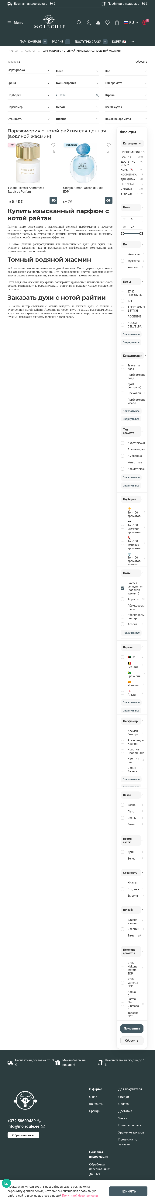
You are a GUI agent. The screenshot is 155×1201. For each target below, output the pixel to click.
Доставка (125, 1111)
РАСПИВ (58, 41)
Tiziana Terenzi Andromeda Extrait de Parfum (26, 189)
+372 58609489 (22, 1121)
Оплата (123, 1104)
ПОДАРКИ (127, 184)
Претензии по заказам (127, 1142)
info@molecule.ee (23, 1126)
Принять (128, 1191)
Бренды (94, 1111)
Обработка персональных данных (99, 1169)
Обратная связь (23, 1135)
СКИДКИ (126, 188)
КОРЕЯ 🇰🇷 (119, 41)
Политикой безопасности (80, 1195)
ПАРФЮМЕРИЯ (30, 41)
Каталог (30, 50)
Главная (13, 50)
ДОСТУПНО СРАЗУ (88, 41)
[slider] (123, 233)
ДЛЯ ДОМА (128, 179)
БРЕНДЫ (126, 193)
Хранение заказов (131, 1132)
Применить (132, 1028)
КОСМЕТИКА (129, 174)
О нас (93, 1097)
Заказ (122, 1118)
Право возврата (129, 1125)
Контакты (96, 1104)
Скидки (123, 1097)
